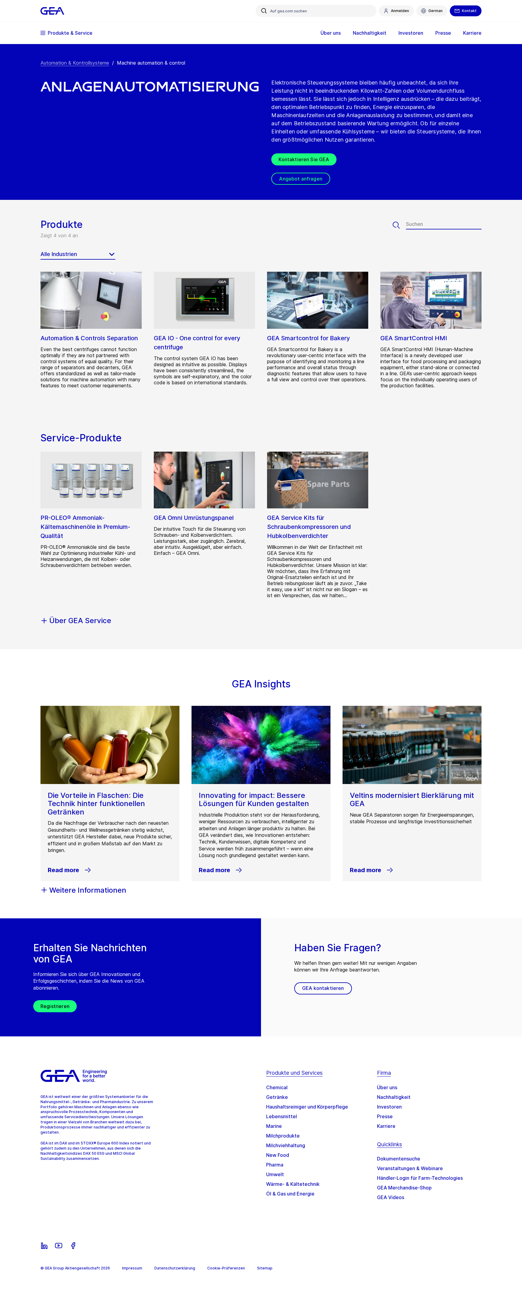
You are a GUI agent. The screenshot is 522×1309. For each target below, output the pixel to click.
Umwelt (275, 1174)
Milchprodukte (283, 1136)
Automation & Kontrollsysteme (74, 63)
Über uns (387, 1087)
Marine (274, 1126)
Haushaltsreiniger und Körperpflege (307, 1107)
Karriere (386, 1126)
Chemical (277, 1087)
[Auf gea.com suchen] (264, 10)
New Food (277, 1155)
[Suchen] (399, 225)
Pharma (274, 1165)
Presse (385, 1116)
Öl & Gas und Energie (290, 1194)
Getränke (277, 1097)
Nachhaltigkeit (394, 1097)
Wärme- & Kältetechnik (293, 1184)
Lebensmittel (281, 1116)
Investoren (389, 1107)
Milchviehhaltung (285, 1145)
